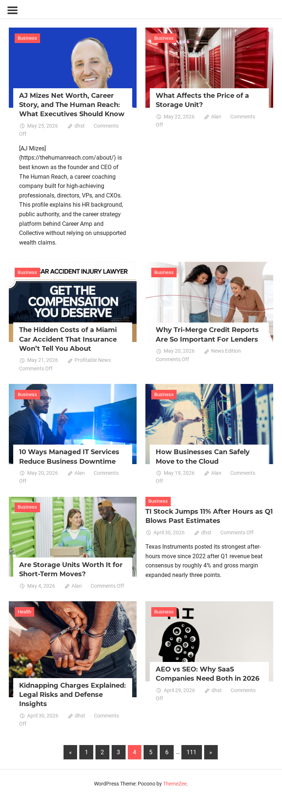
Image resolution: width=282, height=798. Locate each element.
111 (191, 752)
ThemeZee (175, 784)
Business (27, 38)
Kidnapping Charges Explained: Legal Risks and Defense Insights (72, 694)
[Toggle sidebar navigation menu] (12, 10)
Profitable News (93, 360)
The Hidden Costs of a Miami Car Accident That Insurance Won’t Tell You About (68, 339)
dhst (80, 126)
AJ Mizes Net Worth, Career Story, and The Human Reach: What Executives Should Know (71, 105)
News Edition (226, 351)
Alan (216, 117)
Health (24, 611)
